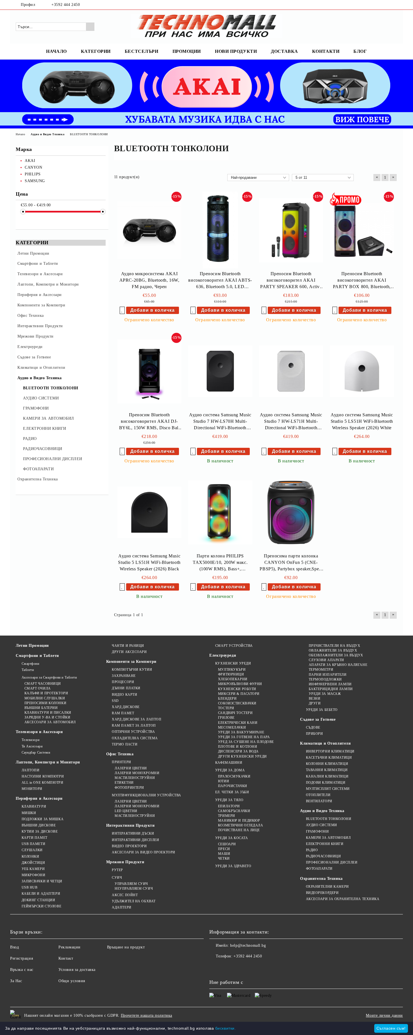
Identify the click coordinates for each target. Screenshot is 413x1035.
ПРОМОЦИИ (187, 51)
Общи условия (71, 981)
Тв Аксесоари (32, 746)
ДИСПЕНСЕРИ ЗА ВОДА (238, 751)
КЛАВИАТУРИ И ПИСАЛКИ (47, 713)
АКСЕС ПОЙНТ (125, 895)
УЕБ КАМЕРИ (33, 869)
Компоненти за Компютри (131, 661)
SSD (115, 701)
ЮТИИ (223, 781)
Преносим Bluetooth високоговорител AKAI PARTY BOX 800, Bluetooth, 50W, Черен (362, 280)
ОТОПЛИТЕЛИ (318, 795)
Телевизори (30, 740)
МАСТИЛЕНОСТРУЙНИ (135, 778)
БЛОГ (360, 51)
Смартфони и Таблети (37, 656)
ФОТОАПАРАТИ (319, 869)
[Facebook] (386, 5)
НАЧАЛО (56, 51)
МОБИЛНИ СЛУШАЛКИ (44, 698)
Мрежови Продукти (125, 862)
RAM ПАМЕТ (123, 713)
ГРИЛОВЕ (226, 718)
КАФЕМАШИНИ (228, 763)
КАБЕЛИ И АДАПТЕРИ (41, 894)
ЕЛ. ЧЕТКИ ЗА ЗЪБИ (232, 792)
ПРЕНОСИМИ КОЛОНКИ (45, 703)
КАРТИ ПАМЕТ (34, 838)
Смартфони (30, 664)
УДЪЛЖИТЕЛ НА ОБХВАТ (134, 901)
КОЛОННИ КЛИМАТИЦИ (327, 764)
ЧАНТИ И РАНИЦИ (128, 646)
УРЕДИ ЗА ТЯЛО (229, 800)
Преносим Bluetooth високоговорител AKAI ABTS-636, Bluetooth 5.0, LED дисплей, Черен (220, 280)
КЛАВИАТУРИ (34, 806)
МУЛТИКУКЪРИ (232, 670)
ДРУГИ (315, 703)
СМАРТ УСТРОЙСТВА (234, 646)
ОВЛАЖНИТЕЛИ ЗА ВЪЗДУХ (333, 650)
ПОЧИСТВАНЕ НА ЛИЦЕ (239, 830)
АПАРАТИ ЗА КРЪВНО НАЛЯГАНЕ (338, 665)
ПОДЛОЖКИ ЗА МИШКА (42, 819)
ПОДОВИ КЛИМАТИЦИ (326, 783)
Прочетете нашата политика (146, 1015)
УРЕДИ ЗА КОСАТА (231, 838)
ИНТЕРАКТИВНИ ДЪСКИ (133, 833)
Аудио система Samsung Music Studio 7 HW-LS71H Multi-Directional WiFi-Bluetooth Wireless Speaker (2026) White (291, 421)
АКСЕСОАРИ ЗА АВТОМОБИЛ (50, 722)
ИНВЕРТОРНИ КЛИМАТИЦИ (330, 751)
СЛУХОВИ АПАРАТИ (326, 660)
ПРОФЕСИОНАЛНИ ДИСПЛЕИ (331, 862)
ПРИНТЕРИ (121, 762)
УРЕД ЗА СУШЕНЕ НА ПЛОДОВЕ (246, 742)
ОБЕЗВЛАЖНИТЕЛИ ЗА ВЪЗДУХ (336, 655)
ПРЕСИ (224, 849)
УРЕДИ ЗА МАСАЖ (325, 694)
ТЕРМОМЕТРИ (321, 670)
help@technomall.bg (248, 945)
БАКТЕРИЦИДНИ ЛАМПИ (331, 689)
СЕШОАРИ (227, 844)
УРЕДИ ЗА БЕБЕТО (322, 710)
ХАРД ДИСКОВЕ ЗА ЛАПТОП (136, 719)
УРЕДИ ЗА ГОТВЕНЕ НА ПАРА (244, 737)
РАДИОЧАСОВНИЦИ (323, 856)
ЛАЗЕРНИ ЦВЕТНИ (131, 768)
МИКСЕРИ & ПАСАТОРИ (239, 694)
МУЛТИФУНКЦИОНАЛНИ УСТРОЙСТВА (146, 795)
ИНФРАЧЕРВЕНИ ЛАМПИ (330, 684)
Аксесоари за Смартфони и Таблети (49, 677)
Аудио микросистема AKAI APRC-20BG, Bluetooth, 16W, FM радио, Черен (149, 280)
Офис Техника (120, 754)
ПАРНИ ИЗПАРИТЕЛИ (328, 675)
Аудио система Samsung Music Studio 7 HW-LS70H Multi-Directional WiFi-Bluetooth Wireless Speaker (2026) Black (220, 421)
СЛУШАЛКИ (32, 850)
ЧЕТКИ (224, 858)
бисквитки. (225, 1028)
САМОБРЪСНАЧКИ (234, 811)
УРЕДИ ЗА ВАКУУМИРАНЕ (241, 732)
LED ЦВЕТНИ (126, 811)
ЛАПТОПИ (30, 770)
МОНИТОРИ (32, 789)
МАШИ (224, 854)
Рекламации (69, 947)
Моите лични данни (384, 1015)
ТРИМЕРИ (226, 816)
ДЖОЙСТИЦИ (33, 863)
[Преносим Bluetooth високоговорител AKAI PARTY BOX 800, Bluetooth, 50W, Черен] (362, 230)
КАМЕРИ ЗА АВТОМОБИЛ (328, 838)
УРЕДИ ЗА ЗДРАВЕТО (233, 866)
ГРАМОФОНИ (317, 831)
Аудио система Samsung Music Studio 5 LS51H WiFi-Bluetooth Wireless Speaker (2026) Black (149, 562)
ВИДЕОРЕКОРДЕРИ (322, 893)
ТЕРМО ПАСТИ (124, 744)
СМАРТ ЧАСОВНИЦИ (42, 684)
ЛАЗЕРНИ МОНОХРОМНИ (137, 773)
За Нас (16, 981)
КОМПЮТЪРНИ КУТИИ (132, 670)
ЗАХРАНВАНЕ (124, 676)
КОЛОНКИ (30, 856)
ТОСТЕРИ (226, 708)
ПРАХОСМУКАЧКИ (234, 776)
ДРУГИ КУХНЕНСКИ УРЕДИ (242, 756)
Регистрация (21, 958)
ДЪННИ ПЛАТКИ (126, 688)
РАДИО (312, 850)
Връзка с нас (21, 970)
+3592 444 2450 (65, 5)
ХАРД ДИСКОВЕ (126, 707)
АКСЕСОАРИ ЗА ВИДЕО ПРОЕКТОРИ (143, 852)
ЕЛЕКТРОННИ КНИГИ (325, 844)
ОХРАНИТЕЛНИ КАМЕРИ (327, 887)
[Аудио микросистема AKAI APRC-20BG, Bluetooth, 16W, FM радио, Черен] (149, 230)
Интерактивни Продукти (130, 825)
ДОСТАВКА (284, 51)
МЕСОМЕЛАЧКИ (232, 727)
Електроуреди (222, 655)
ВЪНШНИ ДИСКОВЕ (39, 825)
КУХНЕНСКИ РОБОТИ (237, 689)
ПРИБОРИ (314, 734)
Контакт (65, 958)
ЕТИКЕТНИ (124, 783)
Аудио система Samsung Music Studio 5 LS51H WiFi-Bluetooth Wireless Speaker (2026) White (362, 421)
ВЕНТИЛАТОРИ (319, 801)
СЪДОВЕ (313, 727)
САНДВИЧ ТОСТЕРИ (235, 713)
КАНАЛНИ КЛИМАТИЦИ (327, 776)
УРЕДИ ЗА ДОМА (230, 770)
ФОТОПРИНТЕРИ (129, 788)
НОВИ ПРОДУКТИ (236, 51)
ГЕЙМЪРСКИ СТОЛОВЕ (41, 906)
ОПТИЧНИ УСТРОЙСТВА (133, 732)
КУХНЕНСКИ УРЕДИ (233, 663)
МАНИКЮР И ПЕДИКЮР (239, 820)
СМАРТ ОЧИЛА (37, 688)
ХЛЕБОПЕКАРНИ (232, 679)
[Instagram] (394, 5)
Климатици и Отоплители (325, 743)
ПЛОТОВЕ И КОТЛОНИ (237, 747)
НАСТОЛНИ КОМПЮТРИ (43, 776)
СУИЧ (117, 878)
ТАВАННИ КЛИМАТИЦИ (327, 770)
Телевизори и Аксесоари (39, 732)
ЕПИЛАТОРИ (229, 806)
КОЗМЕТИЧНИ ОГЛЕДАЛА (240, 825)
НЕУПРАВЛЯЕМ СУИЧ (134, 889)
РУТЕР (117, 870)
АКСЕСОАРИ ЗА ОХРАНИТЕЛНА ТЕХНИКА (342, 899)
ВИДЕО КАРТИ (124, 695)
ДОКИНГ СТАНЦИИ (38, 900)
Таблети (28, 670)
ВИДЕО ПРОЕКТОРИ (129, 846)
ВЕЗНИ (314, 698)
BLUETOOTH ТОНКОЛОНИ (328, 819)
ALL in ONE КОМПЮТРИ (42, 783)
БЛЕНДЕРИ (227, 698)
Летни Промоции (32, 645)
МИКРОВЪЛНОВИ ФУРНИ (240, 684)
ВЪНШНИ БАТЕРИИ (41, 708)
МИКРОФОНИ (34, 875)
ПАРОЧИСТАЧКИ (232, 786)
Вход (14, 947)
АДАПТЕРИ (121, 907)
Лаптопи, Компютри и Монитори (48, 762)
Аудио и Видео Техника (322, 811)
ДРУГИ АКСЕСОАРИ (129, 652)
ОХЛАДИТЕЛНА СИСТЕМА (135, 738)
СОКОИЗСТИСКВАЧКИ (237, 703)
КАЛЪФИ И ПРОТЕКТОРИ (46, 693)
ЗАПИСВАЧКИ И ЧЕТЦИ (42, 881)
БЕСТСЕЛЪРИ (141, 51)
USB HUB (29, 887)
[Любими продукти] (383, 26)
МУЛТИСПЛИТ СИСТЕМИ (328, 789)
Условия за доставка (77, 970)
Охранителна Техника (321, 878)
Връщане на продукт (126, 947)
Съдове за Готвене (318, 719)
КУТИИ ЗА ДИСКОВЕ (40, 831)
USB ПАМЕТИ (33, 844)
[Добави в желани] (122, 310)
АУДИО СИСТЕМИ (321, 825)
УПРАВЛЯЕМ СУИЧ (131, 884)
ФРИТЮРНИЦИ (231, 674)
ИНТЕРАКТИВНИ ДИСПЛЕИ (135, 840)
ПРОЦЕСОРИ (123, 682)
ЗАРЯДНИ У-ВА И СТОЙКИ (47, 717)
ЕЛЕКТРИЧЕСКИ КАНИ (237, 723)
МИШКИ (29, 813)
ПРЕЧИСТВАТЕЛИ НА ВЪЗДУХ (334, 646)
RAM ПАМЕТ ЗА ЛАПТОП (134, 725)
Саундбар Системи (36, 752)
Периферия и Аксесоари (39, 798)
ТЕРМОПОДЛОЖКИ (325, 679)
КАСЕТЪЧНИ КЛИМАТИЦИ (329, 758)
